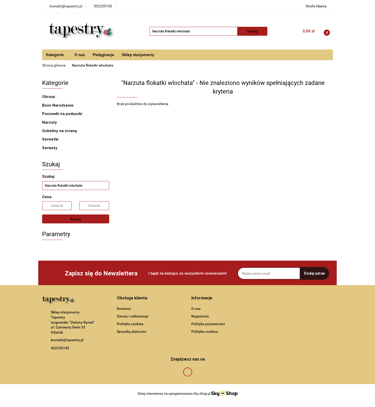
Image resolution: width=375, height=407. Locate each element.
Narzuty (50, 122)
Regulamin (200, 316)
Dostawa (124, 309)
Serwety (50, 148)
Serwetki (50, 139)
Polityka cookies (130, 324)
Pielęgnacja (103, 54)
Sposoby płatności (131, 331)
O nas (79, 54)
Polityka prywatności (208, 324)
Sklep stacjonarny (138, 54)
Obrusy (49, 96)
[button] (132, 298)
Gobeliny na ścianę (59, 131)
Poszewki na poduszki (62, 113)
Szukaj (75, 219)
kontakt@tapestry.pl (67, 340)
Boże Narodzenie (58, 105)
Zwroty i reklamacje (132, 316)
